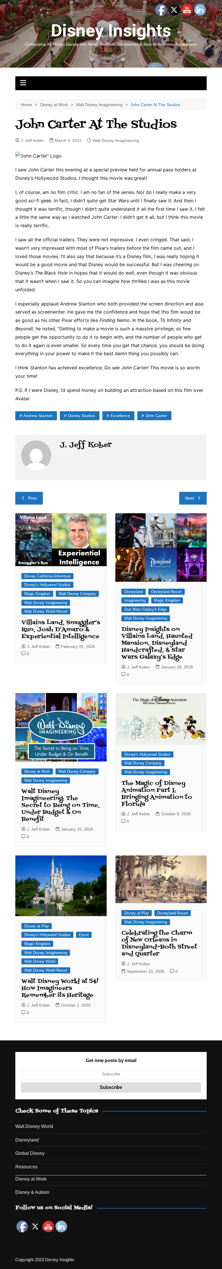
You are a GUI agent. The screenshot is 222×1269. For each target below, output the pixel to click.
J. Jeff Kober (32, 140)
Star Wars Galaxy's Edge (145, 609)
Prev (32, 498)
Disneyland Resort (166, 592)
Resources (26, 1166)
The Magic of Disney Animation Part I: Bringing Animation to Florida (156, 794)
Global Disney (30, 1153)
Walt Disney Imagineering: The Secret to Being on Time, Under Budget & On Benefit (60, 805)
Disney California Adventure (47, 576)
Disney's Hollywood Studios (47, 585)
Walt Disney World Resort (45, 611)
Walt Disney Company (77, 594)
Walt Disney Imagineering (115, 140)
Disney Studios (81, 415)
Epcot (84, 935)
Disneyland (133, 592)
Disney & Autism (32, 1192)
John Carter (156, 415)
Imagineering (135, 600)
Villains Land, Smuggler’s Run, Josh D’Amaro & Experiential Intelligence (60, 629)
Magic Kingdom (37, 594)
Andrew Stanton (38, 415)
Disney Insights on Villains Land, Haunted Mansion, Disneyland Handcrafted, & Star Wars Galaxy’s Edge (157, 643)
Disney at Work (37, 771)
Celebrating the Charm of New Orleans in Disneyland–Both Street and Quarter (159, 943)
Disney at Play (36, 926)
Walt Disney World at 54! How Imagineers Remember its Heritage (59, 988)
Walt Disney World (39, 961)
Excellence (120, 415)
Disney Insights (111, 30)
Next (189, 498)
